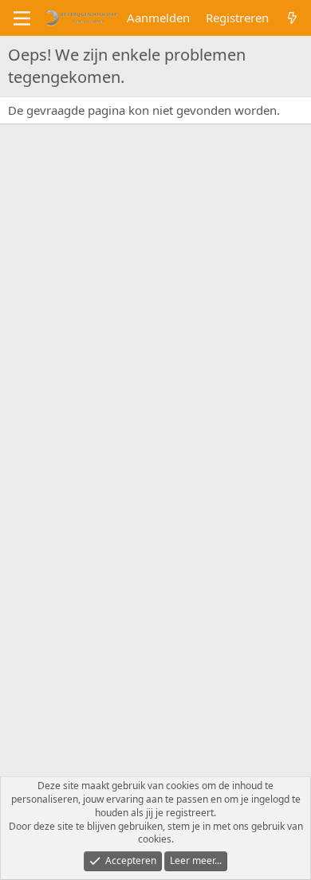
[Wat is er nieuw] (292, 18)
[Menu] (22, 18)
